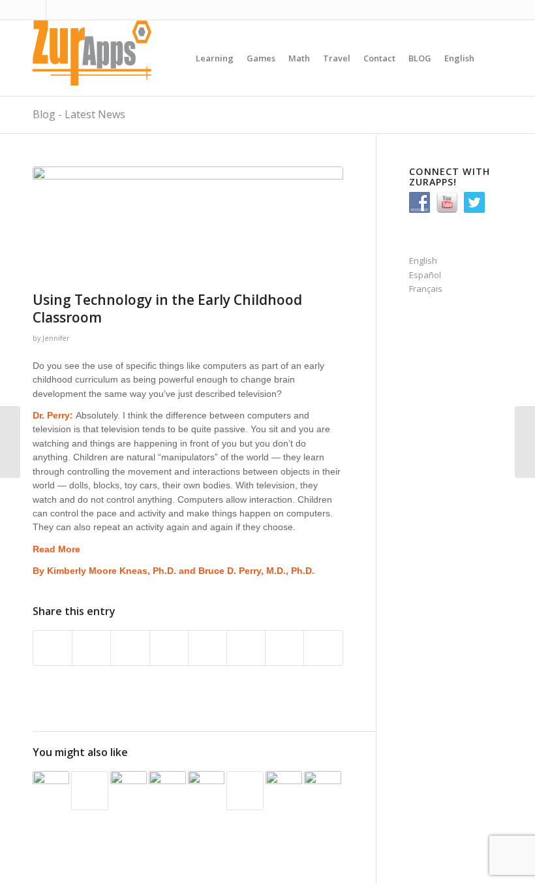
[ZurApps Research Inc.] (98, 58)
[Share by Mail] (323, 648)
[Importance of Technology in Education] (51, 789)
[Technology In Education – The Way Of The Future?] (89, 790)
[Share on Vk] (246, 648)
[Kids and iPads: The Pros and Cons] (167, 789)
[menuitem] (214, 58)
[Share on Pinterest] (130, 648)
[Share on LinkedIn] (169, 648)
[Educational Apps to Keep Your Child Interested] (284, 789)
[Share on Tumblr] (207, 648)
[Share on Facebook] (52, 648)
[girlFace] (188, 225)
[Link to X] (36, 10)
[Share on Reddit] (284, 648)
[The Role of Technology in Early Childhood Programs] (206, 787)
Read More (56, 549)
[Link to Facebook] (56, 10)
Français (425, 288)
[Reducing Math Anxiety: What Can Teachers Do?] (128, 789)
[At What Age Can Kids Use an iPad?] (244, 790)
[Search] (491, 58)
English (423, 260)
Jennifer (56, 338)
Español (425, 275)
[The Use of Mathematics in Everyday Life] (322, 789)
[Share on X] (91, 648)
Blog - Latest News (79, 114)
